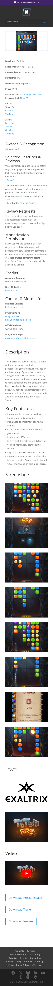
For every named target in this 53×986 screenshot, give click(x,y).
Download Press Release (25, 898)
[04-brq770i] (26, 722)
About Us (19, 951)
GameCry (11, 180)
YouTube (9, 114)
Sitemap (39, 961)
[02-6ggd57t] (26, 547)
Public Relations (18, 954)
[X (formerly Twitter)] (20, 973)
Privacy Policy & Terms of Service (24, 965)
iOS (18, 77)
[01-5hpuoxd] (26, 841)
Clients (9, 961)
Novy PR (24, 98)
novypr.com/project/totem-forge (21, 338)
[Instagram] (20, 977)
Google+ (9, 110)
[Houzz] (28, 977)
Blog (18, 961)
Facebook (9, 123)
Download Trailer (20, 909)
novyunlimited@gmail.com (18, 319)
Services (31, 951)
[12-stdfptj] (26, 757)
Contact (28, 961)
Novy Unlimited (12, 316)
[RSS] (35, 977)
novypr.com (11, 290)
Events (23, 958)
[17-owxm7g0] (26, 807)
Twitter (8, 126)
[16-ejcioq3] (26, 652)
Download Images (21, 921)
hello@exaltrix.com (33, 94)
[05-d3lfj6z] (26, 582)
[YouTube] (42, 973)
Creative (13, 958)
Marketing (34, 954)
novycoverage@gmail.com (18, 223)
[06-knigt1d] (26, 617)
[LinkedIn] (35, 973)
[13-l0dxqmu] (26, 512)
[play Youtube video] (26, 873)
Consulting (35, 958)
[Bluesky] (28, 973)
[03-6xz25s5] (26, 687)
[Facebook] (13, 973)
